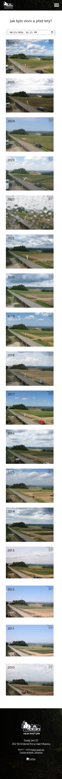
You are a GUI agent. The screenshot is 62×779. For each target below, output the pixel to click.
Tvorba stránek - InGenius (31, 752)
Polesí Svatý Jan (37, 749)
